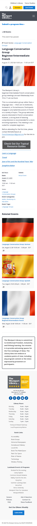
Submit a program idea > (13, 24)
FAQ (9, 502)
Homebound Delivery (18, 445)
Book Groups (15, 439)
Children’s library (16, 3)
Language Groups (7, 207)
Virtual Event (22, 175)
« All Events (6, 32)
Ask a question (26, 497)
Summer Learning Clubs (18, 483)
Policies (9, 500)
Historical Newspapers (18, 442)
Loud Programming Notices (18, 427)
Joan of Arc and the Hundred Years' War (17, 161)
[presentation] (18, 230)
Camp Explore (18, 473)
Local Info (14, 448)
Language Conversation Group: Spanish (16, 281)
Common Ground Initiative (18, 475)
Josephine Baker (8, 166)
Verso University (18, 488)
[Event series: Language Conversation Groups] (3, 250)
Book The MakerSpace (18, 451)
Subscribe (19, 512)
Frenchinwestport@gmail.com (13, 134)
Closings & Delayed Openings (18, 425)
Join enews (29, 7)
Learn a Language (9, 153)
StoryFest (18, 480)
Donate (17, 7)
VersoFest (18, 485)
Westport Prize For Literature (18, 490)
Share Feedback (26, 502)
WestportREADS (18, 493)
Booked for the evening (18, 470)
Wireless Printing (16, 462)
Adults (4, 199)
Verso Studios (30, 3)
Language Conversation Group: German (16, 244)
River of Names (16, 456)
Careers (9, 497)
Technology (15, 459)
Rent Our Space (16, 453)
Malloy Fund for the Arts (18, 478)
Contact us (26, 500)
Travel (4, 157)
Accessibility (15, 436)
